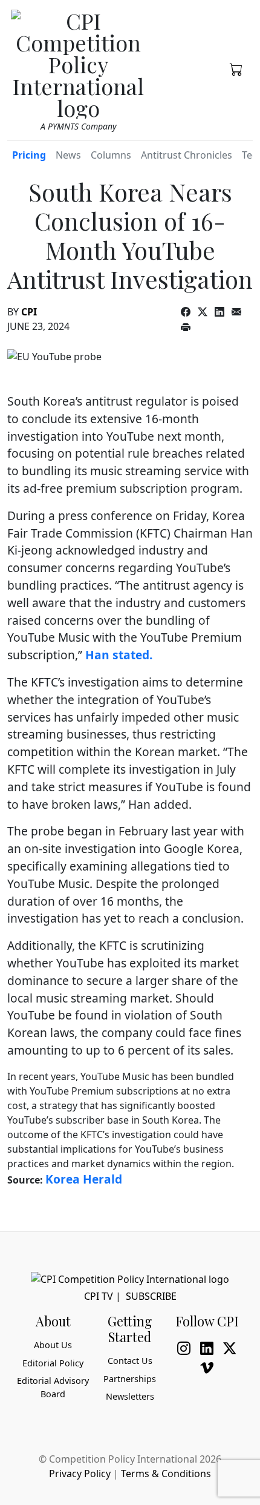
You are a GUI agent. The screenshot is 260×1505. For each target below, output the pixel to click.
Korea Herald (83, 1179)
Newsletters (130, 1396)
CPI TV (98, 1296)
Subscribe (151, 1296)
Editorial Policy (52, 1363)
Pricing (29, 155)
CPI (29, 311)
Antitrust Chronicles (186, 155)
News (68, 155)
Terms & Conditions (166, 1473)
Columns (111, 155)
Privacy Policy (80, 1473)
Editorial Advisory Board (53, 1387)
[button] (236, 68)
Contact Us (130, 1360)
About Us (53, 1345)
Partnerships (129, 1379)
